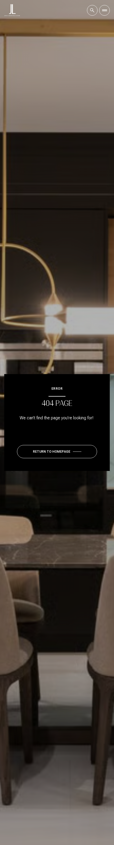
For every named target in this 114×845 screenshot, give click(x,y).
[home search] (92, 10)
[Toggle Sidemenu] (104, 10)
